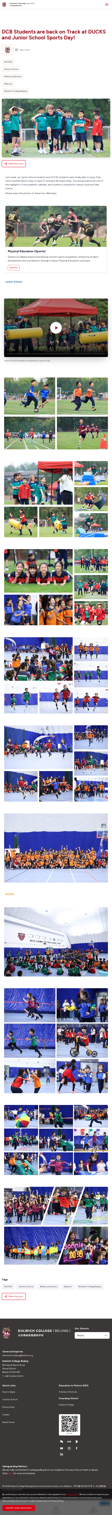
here (10, 1473)
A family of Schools (68, 1392)
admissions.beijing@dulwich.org (17, 1355)
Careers (5, 1414)
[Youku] (76, 1441)
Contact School (10, 1399)
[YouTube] (61, 1448)
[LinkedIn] (61, 1454)
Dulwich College (66, 1405)
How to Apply (8, 1392)
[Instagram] (69, 1448)
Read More (14, 268)
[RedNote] (69, 1441)
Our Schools (82, 1328)
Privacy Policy (8, 1407)
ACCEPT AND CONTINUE (19, 1508)
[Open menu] (107, 4)
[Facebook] (76, 1448)
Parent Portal (8, 1422)
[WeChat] (61, 1441)
